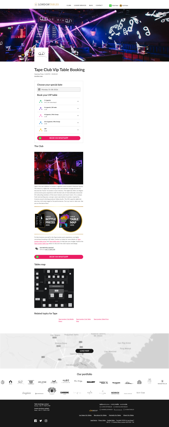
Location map (38, 76)
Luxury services (80, 5)
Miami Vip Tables (128, 415)
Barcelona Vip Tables (100, 415)
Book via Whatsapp (58, 138)
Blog (91, 5)
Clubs (69, 5)
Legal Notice (93, 420)
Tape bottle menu (54, 241)
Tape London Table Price (101, 319)
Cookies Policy (111, 420)
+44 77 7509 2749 (50, 249)
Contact (99, 5)
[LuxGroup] (93, 410)
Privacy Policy (102, 420)
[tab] (58, 101)
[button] (58, 101)
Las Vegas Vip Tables (85, 415)
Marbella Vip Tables (115, 415)
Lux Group (130, 420)
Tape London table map (41, 243)
